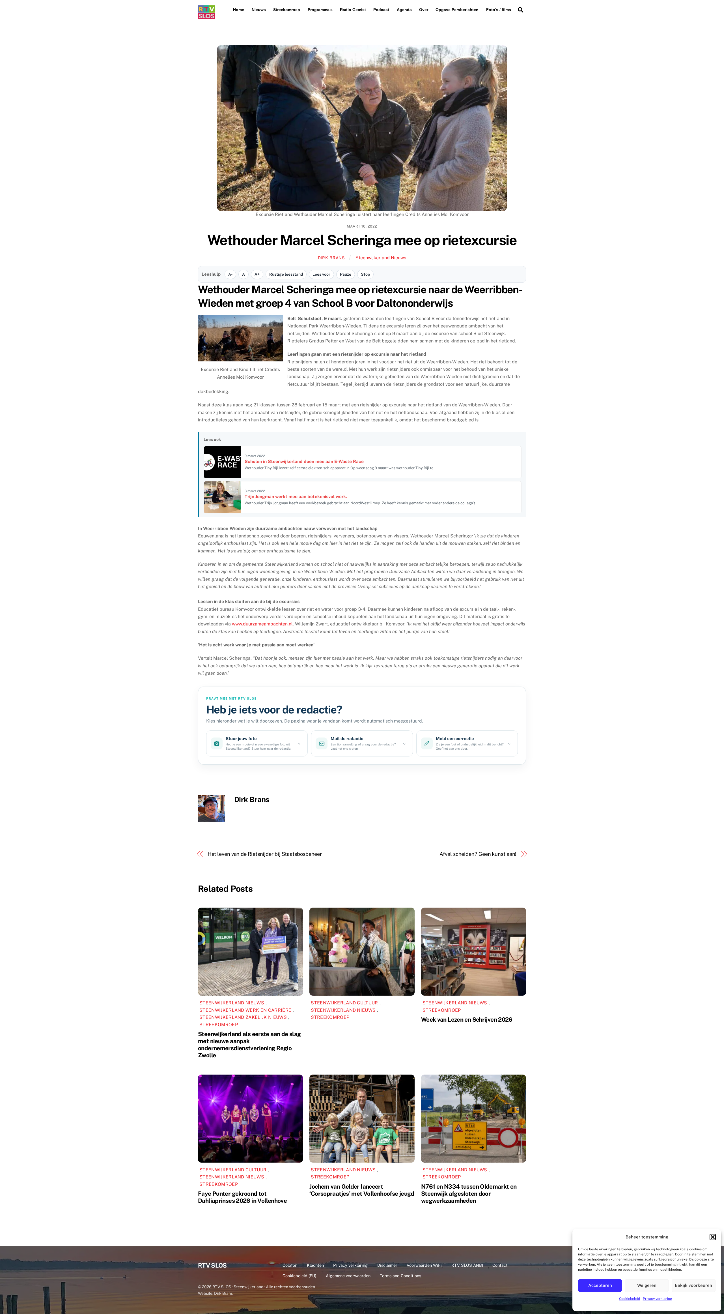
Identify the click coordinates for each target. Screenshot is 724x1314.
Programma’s (320, 9)
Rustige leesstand (286, 274)
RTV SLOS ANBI (467, 1265)
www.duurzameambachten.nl (262, 624)
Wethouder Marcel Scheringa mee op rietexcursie (362, 240)
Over (423, 9)
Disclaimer (387, 1265)
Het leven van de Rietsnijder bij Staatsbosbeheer (265, 854)
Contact (500, 1265)
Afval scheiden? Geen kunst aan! (477, 854)
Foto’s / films (498, 9)
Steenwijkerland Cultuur (344, 1003)
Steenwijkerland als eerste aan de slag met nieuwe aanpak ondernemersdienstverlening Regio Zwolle (249, 1044)
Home (238, 9)
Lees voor (321, 274)
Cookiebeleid (629, 1299)
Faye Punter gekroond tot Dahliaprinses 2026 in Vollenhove (242, 1197)
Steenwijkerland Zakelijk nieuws (243, 1017)
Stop (365, 274)
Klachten (315, 1265)
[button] (713, 1237)
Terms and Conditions (400, 1275)
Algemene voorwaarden (348, 1275)
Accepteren (600, 1285)
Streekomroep (286, 9)
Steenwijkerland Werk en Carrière (245, 1010)
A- (230, 274)
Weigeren (646, 1285)
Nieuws (259, 9)
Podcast (381, 9)
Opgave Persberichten (457, 9)
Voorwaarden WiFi (424, 1265)
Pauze (345, 274)
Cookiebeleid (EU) (299, 1275)
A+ (257, 274)
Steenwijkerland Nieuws (380, 257)
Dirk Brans (331, 257)
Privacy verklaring (657, 1299)
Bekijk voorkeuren (693, 1285)
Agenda (404, 9)
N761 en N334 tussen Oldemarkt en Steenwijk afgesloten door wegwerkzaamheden (469, 1193)
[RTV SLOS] (206, 16)
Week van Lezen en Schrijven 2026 (466, 1019)
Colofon (290, 1265)
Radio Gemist (353, 9)
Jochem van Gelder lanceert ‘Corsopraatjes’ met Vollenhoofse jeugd (361, 1190)
